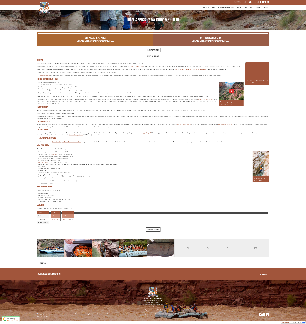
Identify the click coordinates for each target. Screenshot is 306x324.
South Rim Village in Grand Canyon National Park (66, 142)
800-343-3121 (153, 307)
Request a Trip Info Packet (153, 56)
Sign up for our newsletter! (153, 310)
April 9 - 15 (66, 219)
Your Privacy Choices (296, 322)
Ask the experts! (263, 274)
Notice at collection (285, 322)
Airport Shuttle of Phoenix (225, 125)
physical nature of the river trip (183, 69)
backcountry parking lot (144, 133)
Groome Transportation (184, 125)
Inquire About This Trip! (153, 50)
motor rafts (54, 154)
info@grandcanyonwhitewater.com (153, 305)
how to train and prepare (205, 99)
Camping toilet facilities (45, 162)
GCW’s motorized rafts (43, 76)
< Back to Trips (42, 263)
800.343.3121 (254, 2)
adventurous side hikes (136, 66)
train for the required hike (200, 69)
